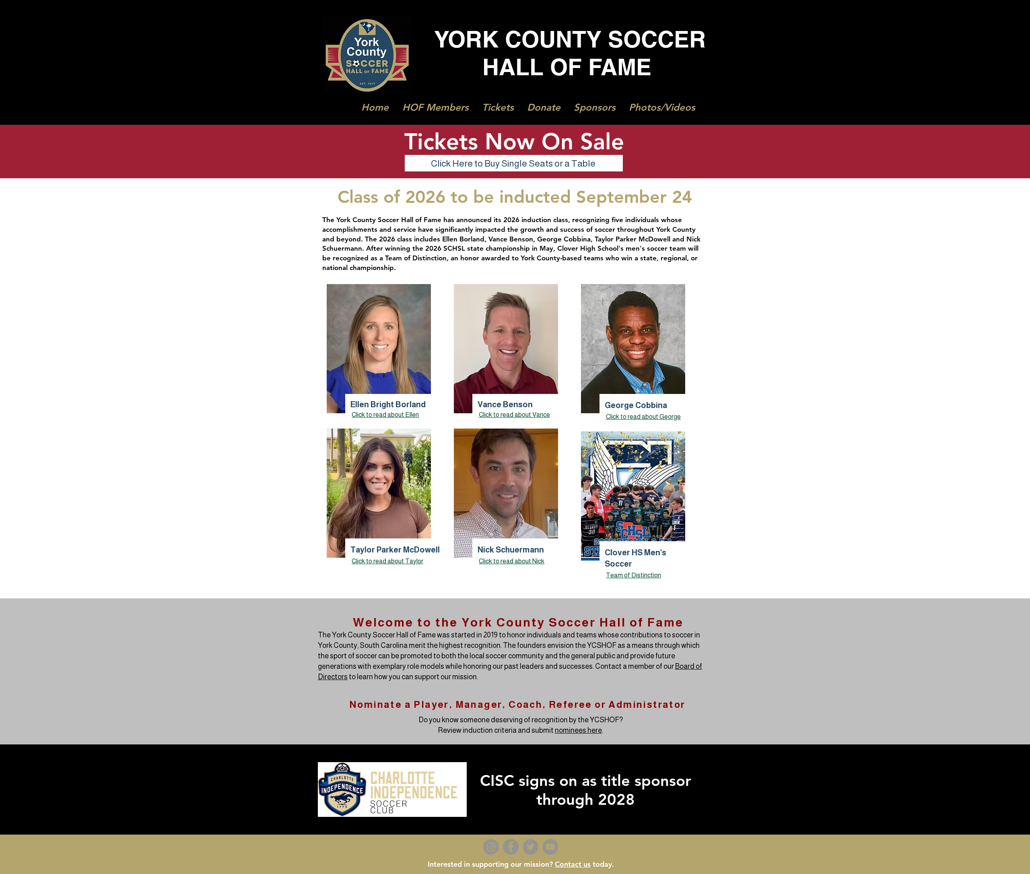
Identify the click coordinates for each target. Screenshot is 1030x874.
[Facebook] (511, 847)
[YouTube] (550, 847)
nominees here (578, 730)
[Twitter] (530, 847)
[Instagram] (491, 847)
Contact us (573, 864)
